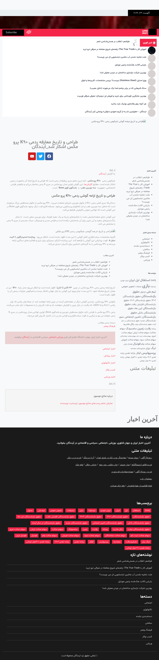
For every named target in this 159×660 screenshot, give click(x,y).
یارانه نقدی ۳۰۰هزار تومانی (136, 357)
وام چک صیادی (117, 485)
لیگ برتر (151, 348)
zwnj (153, 280)
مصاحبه (133, 348)
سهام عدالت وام (148, 344)
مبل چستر (124, 464)
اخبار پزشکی (109, 356)
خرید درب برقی (74, 457)
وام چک (79, 464)
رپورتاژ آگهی (146, 457)
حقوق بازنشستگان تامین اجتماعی (108, 522)
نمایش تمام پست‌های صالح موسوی (96, 403)
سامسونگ (131, 328)
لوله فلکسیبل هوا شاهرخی (139, 485)
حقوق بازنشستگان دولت (143, 324)
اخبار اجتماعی (109, 348)
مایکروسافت (140, 348)
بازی (146, 286)
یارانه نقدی (130, 353)
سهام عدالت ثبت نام (144, 336)
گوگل (138, 353)
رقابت (147, 329)
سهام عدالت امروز (17, 529)
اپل (137, 280)
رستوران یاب (146, 478)
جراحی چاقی (90, 464)
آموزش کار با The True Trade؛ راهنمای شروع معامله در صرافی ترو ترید (114, 49)
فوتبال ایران (128, 344)
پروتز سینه (133, 457)
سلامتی (146, 249)
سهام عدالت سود (148, 339)
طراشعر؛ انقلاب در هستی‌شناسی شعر (113, 41)
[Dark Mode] (42, 32)
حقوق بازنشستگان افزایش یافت (60, 516)
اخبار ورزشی (109, 377)
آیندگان (102, 173)
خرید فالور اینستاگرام (142, 464)
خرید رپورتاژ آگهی (143, 471)
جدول (143, 292)
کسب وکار (145, 256)
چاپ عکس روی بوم (108, 464)
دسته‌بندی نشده (142, 246)
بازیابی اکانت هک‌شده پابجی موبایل (130, 65)
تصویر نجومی (128, 286)
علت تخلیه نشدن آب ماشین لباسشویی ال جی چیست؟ (121, 57)
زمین (140, 328)
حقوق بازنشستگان (141, 516)
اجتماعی (146, 239)
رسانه (154, 328)
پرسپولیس (148, 353)
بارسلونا (153, 286)
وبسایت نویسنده (68, 403)
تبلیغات (138, 286)
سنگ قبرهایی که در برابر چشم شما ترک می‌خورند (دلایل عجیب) (118, 88)
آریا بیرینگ (88, 457)
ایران (132, 280)
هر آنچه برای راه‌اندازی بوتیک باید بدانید (128, 104)
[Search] (35, 32)
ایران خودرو (124, 280)
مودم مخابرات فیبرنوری (122, 471)
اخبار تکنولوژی (108, 363)
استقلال (145, 280)
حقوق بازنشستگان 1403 (140, 300)
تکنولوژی (145, 242)
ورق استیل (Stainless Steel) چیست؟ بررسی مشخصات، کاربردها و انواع (114, 80)
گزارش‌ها (88, 184)
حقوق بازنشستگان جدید (76, 522)
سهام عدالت (57, 529)
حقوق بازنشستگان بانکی (139, 522)
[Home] (152, 32)
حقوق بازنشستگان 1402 (117, 516)
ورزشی (147, 260)
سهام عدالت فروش (130, 339)
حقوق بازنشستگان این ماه (29, 516)
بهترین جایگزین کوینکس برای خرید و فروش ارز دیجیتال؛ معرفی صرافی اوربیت (111, 96)
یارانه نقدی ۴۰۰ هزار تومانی (138, 548)
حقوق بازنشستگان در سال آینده (46, 522)
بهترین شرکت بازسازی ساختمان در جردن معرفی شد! (123, 73)
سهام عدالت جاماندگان (128, 336)
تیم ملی (151, 292)
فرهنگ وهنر (144, 253)
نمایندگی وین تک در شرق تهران (111, 457)
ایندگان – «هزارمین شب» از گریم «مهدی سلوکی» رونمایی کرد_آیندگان (115, 111)
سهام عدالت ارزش (141, 332)
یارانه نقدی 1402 (62, 541)
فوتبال (137, 344)
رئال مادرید (128, 324)
